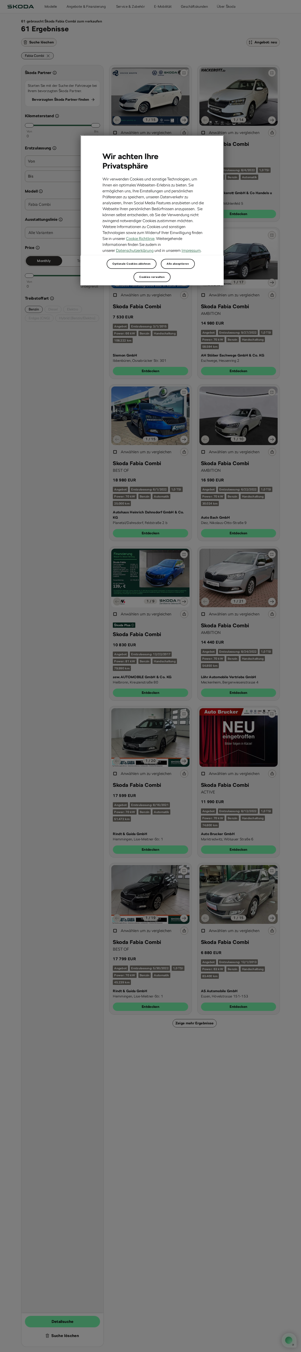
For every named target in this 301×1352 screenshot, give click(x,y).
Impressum (191, 250)
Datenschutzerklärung (135, 250)
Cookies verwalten (152, 277)
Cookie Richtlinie (140, 238)
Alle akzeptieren (178, 263)
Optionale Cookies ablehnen (131, 263)
